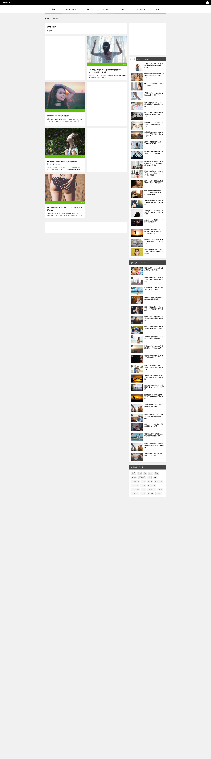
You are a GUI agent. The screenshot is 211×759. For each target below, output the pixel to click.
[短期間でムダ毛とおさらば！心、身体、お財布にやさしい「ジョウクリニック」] (137, 236)
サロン (160, 489)
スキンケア (122, 64)
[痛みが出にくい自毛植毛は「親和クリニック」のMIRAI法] (137, 157)
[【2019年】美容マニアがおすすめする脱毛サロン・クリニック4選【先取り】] (107, 49)
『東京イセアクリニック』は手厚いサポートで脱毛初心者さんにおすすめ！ (153, 65)
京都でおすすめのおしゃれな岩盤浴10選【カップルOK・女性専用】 (154, 387)
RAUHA (6, 3)
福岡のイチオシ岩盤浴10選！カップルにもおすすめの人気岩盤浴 (153, 318)
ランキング (135, 481)
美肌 (145, 473)
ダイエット (135, 489)
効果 (149, 477)
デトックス (151, 485)
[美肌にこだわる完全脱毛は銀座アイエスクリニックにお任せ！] (137, 187)
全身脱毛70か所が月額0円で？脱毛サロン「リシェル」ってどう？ (154, 75)
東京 (150, 473)
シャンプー (151, 489)
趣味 (122, 9)
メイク (150, 481)
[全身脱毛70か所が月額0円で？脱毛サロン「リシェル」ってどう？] (137, 80)
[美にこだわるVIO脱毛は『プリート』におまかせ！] (137, 89)
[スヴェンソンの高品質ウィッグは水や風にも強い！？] (137, 225)
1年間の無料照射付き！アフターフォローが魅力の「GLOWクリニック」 (154, 251)
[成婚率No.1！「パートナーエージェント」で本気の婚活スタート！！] (137, 128)
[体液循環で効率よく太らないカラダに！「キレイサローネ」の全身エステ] (137, 138)
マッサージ (158, 481)
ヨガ (143, 481)
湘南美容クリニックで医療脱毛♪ (58, 116)
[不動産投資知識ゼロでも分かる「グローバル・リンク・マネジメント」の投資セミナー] (137, 177)
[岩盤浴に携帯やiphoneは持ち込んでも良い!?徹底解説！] (137, 274)
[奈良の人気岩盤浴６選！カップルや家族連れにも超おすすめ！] (137, 332)
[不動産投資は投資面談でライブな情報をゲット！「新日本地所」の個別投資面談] (137, 167)
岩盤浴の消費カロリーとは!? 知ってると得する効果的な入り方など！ (153, 279)
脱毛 (139, 473)
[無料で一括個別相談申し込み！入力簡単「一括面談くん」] (137, 148)
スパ (143, 489)
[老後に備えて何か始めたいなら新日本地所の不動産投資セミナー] (137, 109)
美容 (53, 9)
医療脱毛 (142, 477)
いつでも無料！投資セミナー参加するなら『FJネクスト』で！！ (153, 114)
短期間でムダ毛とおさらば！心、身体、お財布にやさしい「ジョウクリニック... (153, 231)
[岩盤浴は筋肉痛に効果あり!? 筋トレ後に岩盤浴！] (137, 362)
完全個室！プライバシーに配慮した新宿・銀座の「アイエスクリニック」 (153, 241)
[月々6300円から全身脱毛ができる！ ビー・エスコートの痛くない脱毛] (137, 216)
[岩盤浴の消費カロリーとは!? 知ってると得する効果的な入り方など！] (137, 284)
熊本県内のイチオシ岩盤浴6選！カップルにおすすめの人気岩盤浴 (154, 396)
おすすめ (151, 493)
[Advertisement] (65, 56)
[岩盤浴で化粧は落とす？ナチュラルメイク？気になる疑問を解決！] (137, 313)
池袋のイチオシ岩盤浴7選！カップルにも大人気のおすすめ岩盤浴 (154, 377)
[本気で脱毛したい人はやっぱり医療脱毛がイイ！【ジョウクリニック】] (65, 141)
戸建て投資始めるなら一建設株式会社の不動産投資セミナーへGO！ (153, 202)
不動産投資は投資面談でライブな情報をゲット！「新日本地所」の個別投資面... (153, 163)
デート (143, 485)
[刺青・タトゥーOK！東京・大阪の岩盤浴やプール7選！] (137, 430)
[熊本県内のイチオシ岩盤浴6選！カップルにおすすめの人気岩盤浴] (137, 401)
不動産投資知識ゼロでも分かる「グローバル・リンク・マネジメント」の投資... (153, 173)
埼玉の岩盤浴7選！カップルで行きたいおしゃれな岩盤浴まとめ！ (154, 416)
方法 (156, 473)
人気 (155, 477)
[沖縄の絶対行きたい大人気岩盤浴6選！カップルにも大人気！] (137, 352)
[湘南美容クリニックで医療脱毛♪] (65, 95)
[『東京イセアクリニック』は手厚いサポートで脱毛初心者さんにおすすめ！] (137, 70)
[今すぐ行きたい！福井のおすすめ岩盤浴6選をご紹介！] (137, 410)
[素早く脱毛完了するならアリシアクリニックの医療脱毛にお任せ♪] (65, 187)
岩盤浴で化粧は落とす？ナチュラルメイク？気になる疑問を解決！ (153, 309)
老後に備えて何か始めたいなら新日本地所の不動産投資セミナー (153, 104)
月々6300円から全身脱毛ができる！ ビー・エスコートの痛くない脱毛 (153, 212)
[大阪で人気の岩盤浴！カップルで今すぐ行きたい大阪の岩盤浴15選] (137, 371)
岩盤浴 (134, 477)
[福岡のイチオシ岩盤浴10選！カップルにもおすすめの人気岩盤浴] (137, 323)
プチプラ (135, 485)
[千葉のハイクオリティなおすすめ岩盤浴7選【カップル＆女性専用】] (137, 450)
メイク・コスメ (71, 9)
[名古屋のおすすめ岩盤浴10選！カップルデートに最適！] (137, 293)
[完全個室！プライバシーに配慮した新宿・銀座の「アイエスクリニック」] (137, 245)
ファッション (105, 9)
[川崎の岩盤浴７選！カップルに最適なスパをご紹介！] (137, 459)
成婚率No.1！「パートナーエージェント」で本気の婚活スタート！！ (153, 124)
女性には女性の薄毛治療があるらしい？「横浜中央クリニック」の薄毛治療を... (153, 192)
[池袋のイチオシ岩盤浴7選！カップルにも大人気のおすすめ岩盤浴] (137, 381)
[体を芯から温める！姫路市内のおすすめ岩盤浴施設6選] (137, 303)
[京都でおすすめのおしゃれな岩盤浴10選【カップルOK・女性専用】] (137, 389)
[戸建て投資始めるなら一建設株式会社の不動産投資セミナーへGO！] (137, 206)
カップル (135, 493)
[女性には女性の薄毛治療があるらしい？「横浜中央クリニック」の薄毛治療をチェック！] (137, 197)
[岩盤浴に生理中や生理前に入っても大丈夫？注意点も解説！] (137, 440)
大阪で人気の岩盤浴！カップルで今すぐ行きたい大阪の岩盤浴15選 (153, 367)
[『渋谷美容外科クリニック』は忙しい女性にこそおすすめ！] (137, 99)
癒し (88, 9)
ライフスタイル (140, 9)
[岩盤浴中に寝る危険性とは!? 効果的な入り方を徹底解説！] (137, 342)
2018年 (158, 493)
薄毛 (133, 473)
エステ (143, 493)
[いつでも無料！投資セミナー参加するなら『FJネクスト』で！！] (137, 118)
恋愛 (157, 9)
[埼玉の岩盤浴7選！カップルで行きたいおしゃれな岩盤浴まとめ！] (137, 420)
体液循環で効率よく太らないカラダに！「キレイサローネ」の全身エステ (153, 134)
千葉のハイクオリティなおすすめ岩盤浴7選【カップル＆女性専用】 (154, 445)
